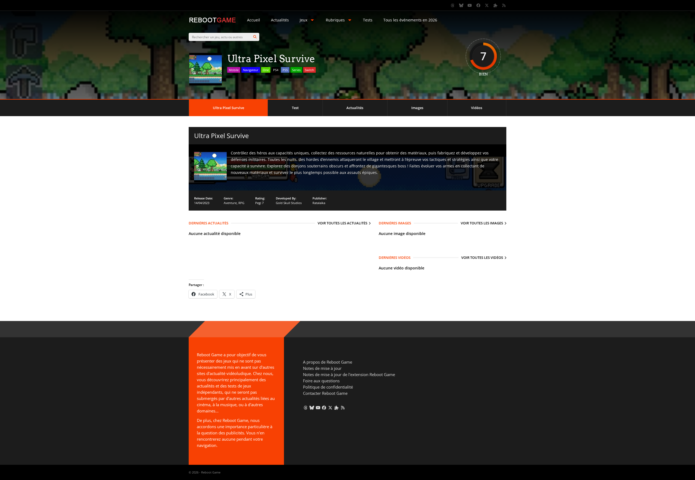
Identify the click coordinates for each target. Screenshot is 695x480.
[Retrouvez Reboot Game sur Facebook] (478, 5)
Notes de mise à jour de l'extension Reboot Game (349, 374)
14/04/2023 (201, 203)
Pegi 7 (259, 203)
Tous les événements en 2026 (410, 20)
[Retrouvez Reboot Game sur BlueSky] (461, 5)
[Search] (255, 37)
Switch (309, 70)
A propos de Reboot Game (327, 362)
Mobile (234, 70)
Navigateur (250, 70)
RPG (241, 203)
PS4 (275, 70)
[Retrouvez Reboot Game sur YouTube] (469, 5)
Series (296, 70)
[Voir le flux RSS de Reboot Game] (504, 5)
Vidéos (476, 107)
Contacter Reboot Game (325, 393)
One (266, 70)
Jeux (303, 20)
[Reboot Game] (212, 22)
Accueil (253, 20)
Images (417, 107)
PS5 (285, 70)
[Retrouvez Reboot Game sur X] (487, 5)
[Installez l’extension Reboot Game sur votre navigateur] (495, 5)
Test (295, 107)
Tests (367, 20)
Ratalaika (318, 203)
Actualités (280, 20)
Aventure (230, 203)
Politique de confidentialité (328, 387)
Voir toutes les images (482, 223)
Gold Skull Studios (289, 203)
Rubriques (335, 20)
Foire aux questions (321, 380)
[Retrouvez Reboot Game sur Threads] (452, 5)
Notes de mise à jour (322, 368)
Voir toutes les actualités (342, 223)
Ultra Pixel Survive (228, 107)
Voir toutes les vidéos (482, 257)
